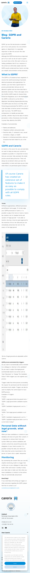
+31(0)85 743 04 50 (7, 524)
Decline (15, 567)
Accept (15, 563)
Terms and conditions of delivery (11, 570)
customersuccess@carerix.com (10, 488)
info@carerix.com (6, 522)
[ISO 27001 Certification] (15, 507)
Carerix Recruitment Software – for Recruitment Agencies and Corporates (5, 3)
